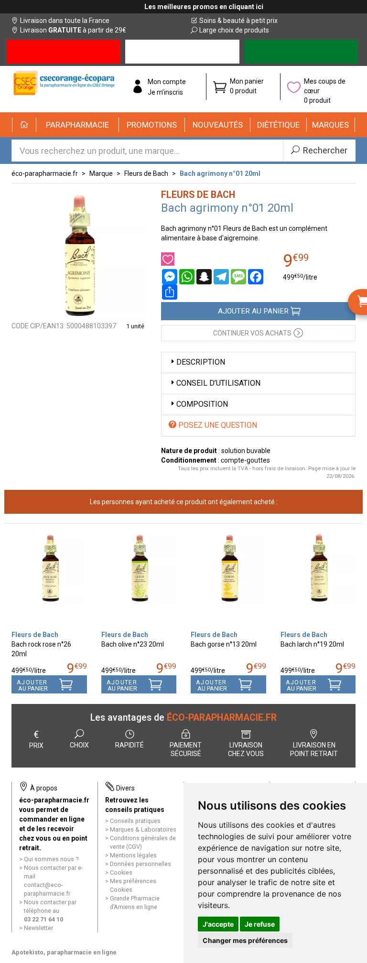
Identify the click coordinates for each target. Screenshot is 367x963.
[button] (77, 125)
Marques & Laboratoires (143, 829)
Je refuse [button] (260, 924)
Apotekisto (64, 952)
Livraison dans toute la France (64, 20)
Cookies (121, 872)
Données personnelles (140, 863)
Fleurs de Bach (146, 173)
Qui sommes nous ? (51, 859)
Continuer (252, 333)
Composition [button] (202, 404)
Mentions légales (133, 855)
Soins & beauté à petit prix (238, 20)
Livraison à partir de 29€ (73, 30)
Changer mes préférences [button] (245, 940)
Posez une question (216, 425)
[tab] (259, 362)
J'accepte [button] (218, 924)
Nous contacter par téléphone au (50, 910)
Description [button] (200, 362)
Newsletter (38, 927)
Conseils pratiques (135, 820)
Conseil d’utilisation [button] (218, 383)
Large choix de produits (234, 30)
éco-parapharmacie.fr (44, 173)
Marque (101, 173)
